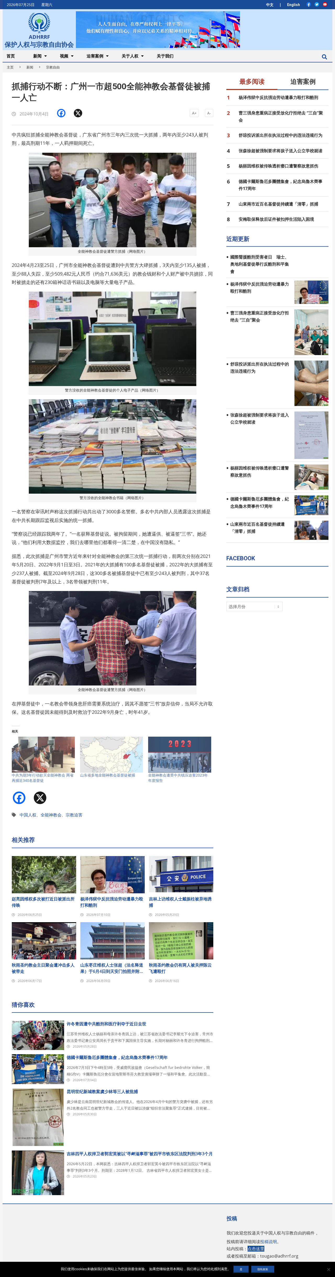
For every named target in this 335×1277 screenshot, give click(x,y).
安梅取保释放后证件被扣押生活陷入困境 (276, 219)
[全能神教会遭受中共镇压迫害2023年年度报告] (179, 755)
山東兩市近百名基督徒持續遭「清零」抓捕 (278, 204)
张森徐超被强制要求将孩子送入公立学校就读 (280, 151)
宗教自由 (53, 67)
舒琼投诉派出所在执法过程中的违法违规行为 (280, 135)
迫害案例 (303, 81)
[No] (328, 1269)
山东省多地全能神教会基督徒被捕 (107, 775)
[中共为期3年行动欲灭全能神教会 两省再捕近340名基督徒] (43, 755)
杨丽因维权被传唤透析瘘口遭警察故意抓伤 (278, 166)
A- (209, 112)
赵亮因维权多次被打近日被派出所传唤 (43, 902)
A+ (194, 112)
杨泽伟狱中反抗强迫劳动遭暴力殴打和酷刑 (111, 902)
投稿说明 (268, 1241)
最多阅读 (252, 81)
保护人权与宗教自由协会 (39, 44)
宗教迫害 (74, 815)
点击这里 (256, 1249)
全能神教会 (51, 815)
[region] (158, 29)
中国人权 (28, 815)
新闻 (29, 67)
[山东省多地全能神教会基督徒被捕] (111, 755)
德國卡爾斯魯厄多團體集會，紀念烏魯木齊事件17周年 (117, 1057)
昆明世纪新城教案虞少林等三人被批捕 (102, 1091)
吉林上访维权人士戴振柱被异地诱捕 (180, 902)
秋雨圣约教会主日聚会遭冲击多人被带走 (43, 968)
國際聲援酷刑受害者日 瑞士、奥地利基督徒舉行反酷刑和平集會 (259, 264)
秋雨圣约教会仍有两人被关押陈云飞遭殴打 (180, 968)
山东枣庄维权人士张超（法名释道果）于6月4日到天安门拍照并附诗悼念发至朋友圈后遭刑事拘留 (112, 968)
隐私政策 (263, 1269)
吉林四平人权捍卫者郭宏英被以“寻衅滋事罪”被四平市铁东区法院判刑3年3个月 (140, 1154)
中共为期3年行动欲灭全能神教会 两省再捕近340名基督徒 (43, 778)
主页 (10, 67)
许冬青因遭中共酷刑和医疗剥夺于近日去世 (106, 1024)
